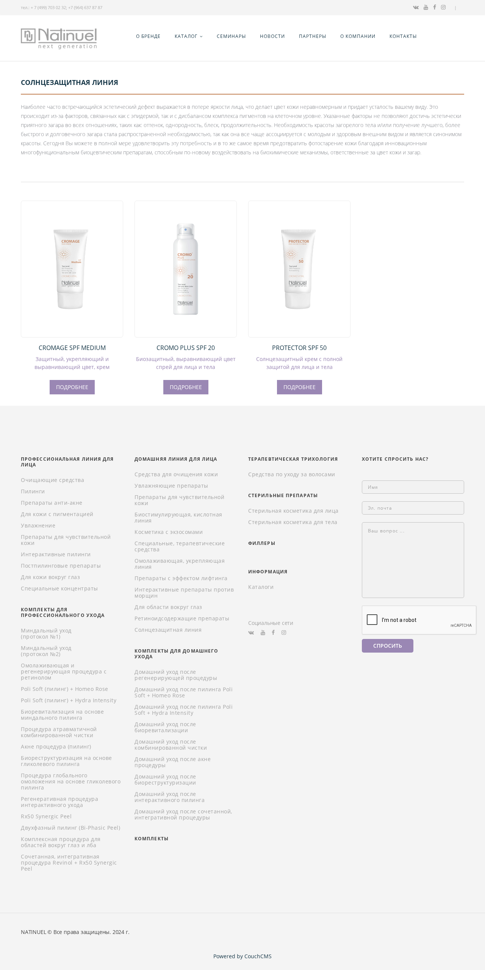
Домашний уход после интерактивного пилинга (170, 797)
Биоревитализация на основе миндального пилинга (62, 715)
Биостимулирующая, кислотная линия (178, 518)
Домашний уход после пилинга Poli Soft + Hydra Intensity (184, 710)
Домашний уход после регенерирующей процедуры (176, 675)
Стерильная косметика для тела (293, 522)
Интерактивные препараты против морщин (184, 593)
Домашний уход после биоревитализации (165, 727)
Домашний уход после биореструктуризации (165, 780)
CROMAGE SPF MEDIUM (72, 348)
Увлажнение (38, 526)
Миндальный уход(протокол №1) (46, 634)
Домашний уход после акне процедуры (173, 762)
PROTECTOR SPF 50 (299, 348)
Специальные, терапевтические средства (180, 546)
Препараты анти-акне (52, 503)
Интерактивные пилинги (56, 554)
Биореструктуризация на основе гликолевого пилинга (66, 761)
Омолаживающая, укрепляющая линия (180, 564)
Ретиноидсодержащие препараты (182, 618)
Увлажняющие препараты (171, 486)
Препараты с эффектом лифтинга (181, 578)
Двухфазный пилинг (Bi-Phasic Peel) (70, 828)
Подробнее (72, 387)
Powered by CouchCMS (242, 956)
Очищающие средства (52, 480)
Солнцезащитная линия (168, 630)
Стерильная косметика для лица (293, 511)
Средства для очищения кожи (176, 474)
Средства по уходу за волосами (291, 474)
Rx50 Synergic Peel (46, 816)
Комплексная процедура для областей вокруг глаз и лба (61, 842)
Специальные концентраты (59, 588)
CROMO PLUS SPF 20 (185, 348)
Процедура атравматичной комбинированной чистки (59, 732)
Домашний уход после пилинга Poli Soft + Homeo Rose (184, 692)
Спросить (387, 645)
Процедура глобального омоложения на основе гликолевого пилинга (70, 781)
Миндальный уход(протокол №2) (46, 651)
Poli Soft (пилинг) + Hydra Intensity (68, 700)
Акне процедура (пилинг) (56, 747)
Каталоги (261, 587)
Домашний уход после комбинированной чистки (171, 745)
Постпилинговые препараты (61, 566)
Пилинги (33, 491)
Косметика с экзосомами (169, 532)
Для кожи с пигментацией (57, 514)
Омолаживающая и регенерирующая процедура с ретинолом (63, 671)
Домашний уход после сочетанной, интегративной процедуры (183, 814)
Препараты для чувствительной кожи (66, 540)
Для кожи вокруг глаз (50, 577)
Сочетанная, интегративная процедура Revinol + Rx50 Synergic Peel (69, 863)
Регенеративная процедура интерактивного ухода (59, 802)
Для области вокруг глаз (168, 607)
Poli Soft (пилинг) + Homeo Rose (64, 689)
